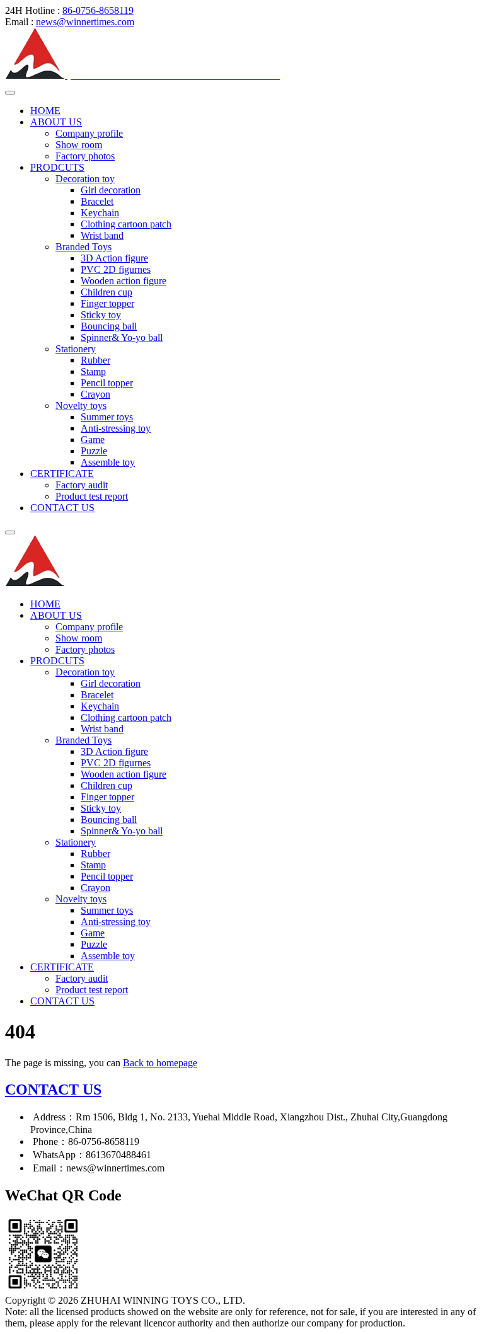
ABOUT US (56, 122)
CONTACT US (62, 507)
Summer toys (107, 416)
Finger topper (107, 303)
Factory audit (81, 485)
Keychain (100, 212)
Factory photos (85, 156)
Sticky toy (101, 314)
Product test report (91, 496)
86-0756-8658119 (98, 10)
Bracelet (97, 201)
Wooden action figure (123, 280)
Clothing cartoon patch (126, 224)
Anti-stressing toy (116, 428)
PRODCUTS (57, 167)
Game (93, 439)
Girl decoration (111, 190)
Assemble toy (108, 462)
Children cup (106, 292)
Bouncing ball (109, 326)
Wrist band (102, 235)
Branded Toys (83, 246)
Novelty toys (81, 405)
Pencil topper (107, 382)
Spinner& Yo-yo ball (122, 337)
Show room (78, 144)
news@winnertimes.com (85, 21)
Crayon (95, 394)
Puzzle (94, 451)
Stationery (75, 348)
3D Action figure (114, 258)
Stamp (93, 371)
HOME (45, 110)
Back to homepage (160, 1062)
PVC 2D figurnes (116, 269)
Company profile (89, 133)
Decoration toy (85, 178)
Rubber (95, 360)
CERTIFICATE (62, 473)
